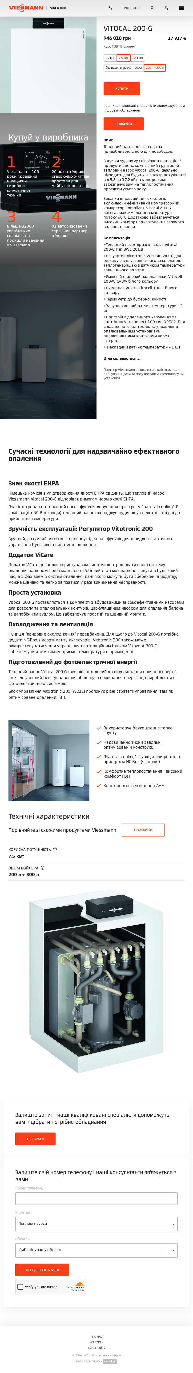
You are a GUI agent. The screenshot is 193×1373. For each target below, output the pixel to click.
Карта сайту (96, 1348)
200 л (138, 67)
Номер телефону (29, 1188)
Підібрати (123, 124)
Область (22, 1239)
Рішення (132, 8)
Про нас (96, 1336)
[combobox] (96, 1224)
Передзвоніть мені (42, 1270)
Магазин (58, 8)
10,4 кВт (137, 58)
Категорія (23, 1212)
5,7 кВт (110, 58)
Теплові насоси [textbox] (33, 1223)
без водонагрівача (118, 67)
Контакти (96, 1342)
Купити (122, 89)
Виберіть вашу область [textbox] (40, 1249)
